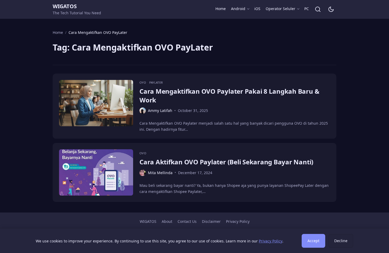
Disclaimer (211, 221)
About (167, 221)
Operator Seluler (280, 8)
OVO (142, 153)
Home (220, 8)
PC (306, 8)
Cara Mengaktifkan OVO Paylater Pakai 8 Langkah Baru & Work (229, 95)
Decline (340, 240)
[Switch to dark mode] (331, 9)
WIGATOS (64, 6)
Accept (313, 240)
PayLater (156, 82)
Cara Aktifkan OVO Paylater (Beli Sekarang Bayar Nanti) (226, 161)
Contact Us (187, 221)
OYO (143, 82)
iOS (257, 8)
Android (238, 8)
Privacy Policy (238, 221)
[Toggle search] (318, 9)
